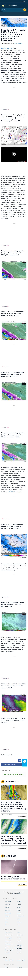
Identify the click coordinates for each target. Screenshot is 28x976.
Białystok (7, 910)
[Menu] (25, 14)
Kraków (19, 901)
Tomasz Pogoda (21, 960)
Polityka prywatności (16, 893)
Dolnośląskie (8, 938)
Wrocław (7, 904)
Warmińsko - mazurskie (20, 947)
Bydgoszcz (8, 913)
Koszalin (19, 913)
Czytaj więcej (22, 816)
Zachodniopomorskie (9, 947)
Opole (18, 925)
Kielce (18, 919)
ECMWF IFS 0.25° (20, 967)
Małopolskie (20, 935)
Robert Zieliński (9, 960)
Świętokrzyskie (9, 950)
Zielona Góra (20, 916)
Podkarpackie (8, 944)
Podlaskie (19, 950)
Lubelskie (19, 941)
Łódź (6, 919)
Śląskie (18, 932)
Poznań (19, 904)
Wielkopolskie (8, 935)
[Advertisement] (14, 98)
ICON (6, 967)
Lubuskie (7, 953)
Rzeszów (19, 907)
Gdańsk (7, 907)
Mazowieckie (8, 932)
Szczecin (7, 916)
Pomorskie (8, 941)
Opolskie (19, 953)
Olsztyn (18, 910)
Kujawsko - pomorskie (19, 944)
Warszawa (8, 901)
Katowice (19, 922)
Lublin (6, 922)
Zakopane (7, 925)
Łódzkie (19, 938)
